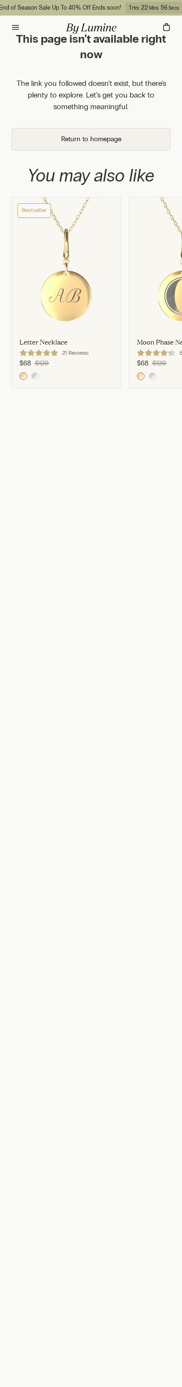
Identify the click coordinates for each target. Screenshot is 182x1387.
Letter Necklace (43, 342)
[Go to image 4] (86, 329)
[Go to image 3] (66, 329)
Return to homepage (91, 139)
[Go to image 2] (45, 329)
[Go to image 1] (25, 329)
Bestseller (34, 210)
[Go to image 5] (106, 329)
